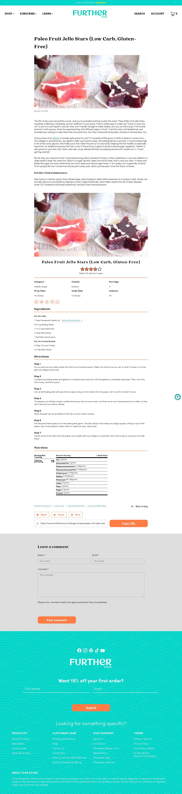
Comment (43, 569)
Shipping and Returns (63, 739)
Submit (91, 707)
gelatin (55, 138)
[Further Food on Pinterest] (91, 650)
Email (95, 555)
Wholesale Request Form (106, 748)
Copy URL (129, 523)
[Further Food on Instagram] (85, 650)
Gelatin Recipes (97, 506)
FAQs (55, 744)
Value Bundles (19, 748)
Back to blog (142, 506)
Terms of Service (143, 739)
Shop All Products (21, 739)
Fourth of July (42, 506)
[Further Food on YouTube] (102, 650)
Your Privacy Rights (144, 748)
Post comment (57, 620)
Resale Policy (100, 753)
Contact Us (58, 748)
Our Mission (99, 744)
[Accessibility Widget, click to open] (178, 397)
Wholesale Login (101, 758)
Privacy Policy (141, 744)
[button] (9, 14)
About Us (98, 739)
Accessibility (58, 753)
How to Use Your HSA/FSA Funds (69, 758)
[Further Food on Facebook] (79, 650)
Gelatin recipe (76, 506)
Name (41, 555)
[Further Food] (90, 14)
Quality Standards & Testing (66, 762)
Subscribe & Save (21, 753)
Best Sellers (18, 744)
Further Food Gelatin (71, 321)
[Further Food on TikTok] (97, 650)
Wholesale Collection (104, 762)
